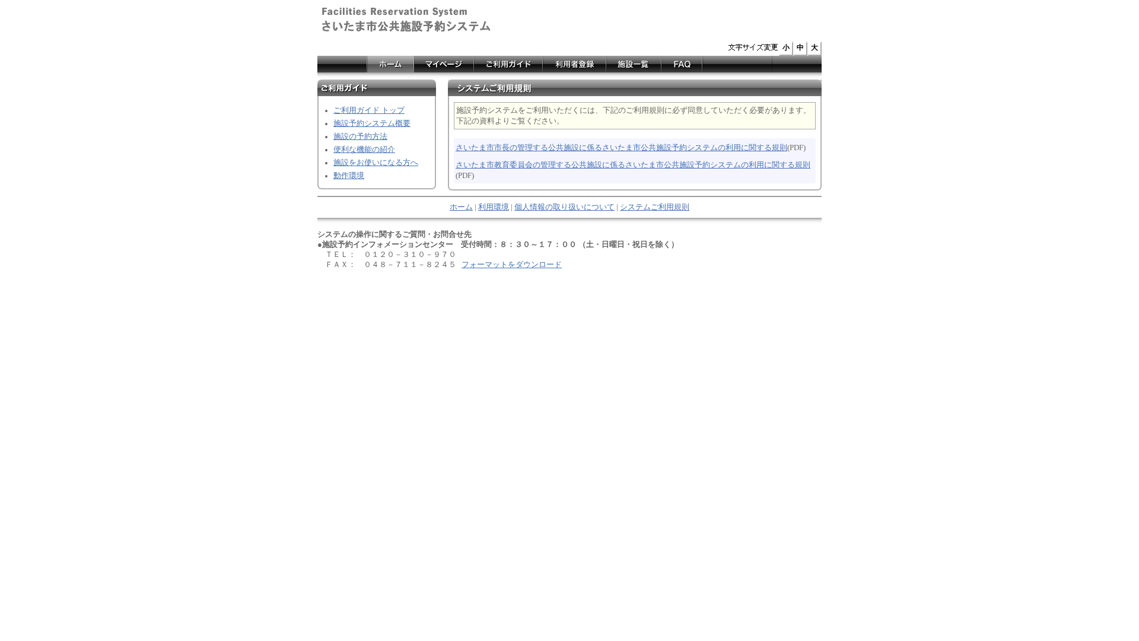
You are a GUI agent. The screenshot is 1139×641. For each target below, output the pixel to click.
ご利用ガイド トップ (369, 110)
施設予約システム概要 (372, 123)
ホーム (461, 207)
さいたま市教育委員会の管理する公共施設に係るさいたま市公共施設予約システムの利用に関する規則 (633, 165)
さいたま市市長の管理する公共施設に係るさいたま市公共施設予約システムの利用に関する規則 (621, 148)
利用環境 (493, 207)
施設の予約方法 (360, 136)
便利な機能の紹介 (364, 149)
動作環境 (348, 176)
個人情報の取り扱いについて (564, 207)
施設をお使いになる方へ (375, 162)
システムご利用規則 (654, 207)
